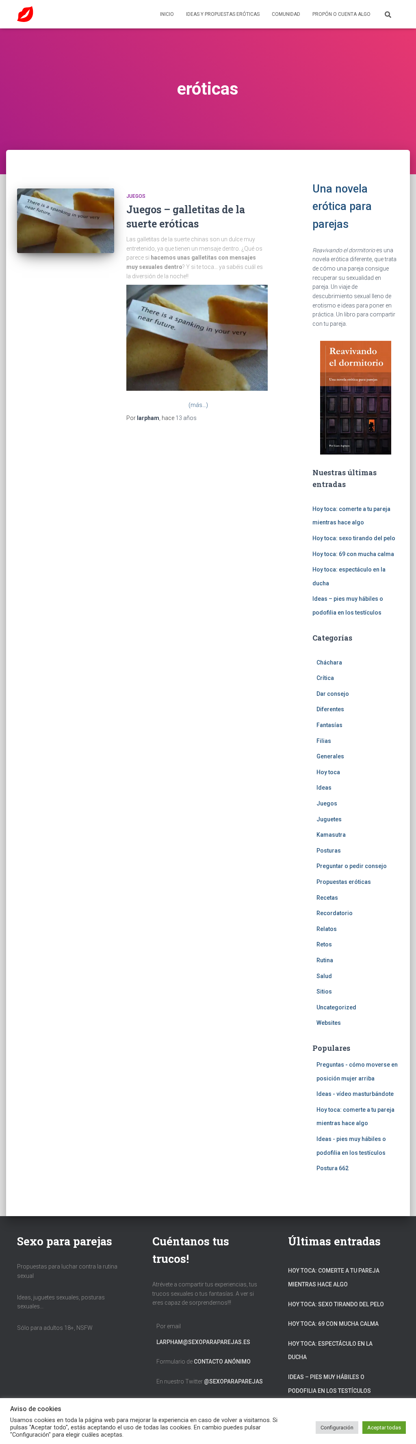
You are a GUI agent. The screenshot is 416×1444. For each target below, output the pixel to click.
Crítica (325, 678)
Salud (324, 976)
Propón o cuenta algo (341, 14)
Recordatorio (334, 913)
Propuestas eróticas (343, 882)
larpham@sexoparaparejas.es (203, 1342)
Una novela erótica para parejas (342, 206)
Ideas (324, 787)
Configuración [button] (337, 1428)
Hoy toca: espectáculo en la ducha (330, 1350)
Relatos (326, 929)
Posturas (328, 850)
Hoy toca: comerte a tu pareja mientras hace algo (333, 1277)
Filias (323, 741)
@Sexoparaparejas (233, 1381)
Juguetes (329, 819)
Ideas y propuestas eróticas (223, 14)
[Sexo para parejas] (25, 14)
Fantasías (329, 725)
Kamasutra (331, 834)
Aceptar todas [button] (384, 1428)
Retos (324, 944)
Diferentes (330, 709)
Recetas (327, 897)
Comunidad (286, 14)
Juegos (135, 196)
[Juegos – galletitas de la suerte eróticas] (65, 220)
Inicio (167, 14)
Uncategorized (336, 1007)
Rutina (324, 960)
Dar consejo (332, 694)
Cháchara (329, 662)
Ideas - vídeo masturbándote (355, 1094)
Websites (328, 1023)
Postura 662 (332, 1168)
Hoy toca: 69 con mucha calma (353, 554)
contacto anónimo (222, 1361)
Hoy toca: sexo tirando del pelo (353, 538)
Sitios (324, 991)
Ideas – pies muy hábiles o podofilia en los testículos (329, 1384)
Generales (330, 756)
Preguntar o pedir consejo (351, 866)
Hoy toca (328, 772)
